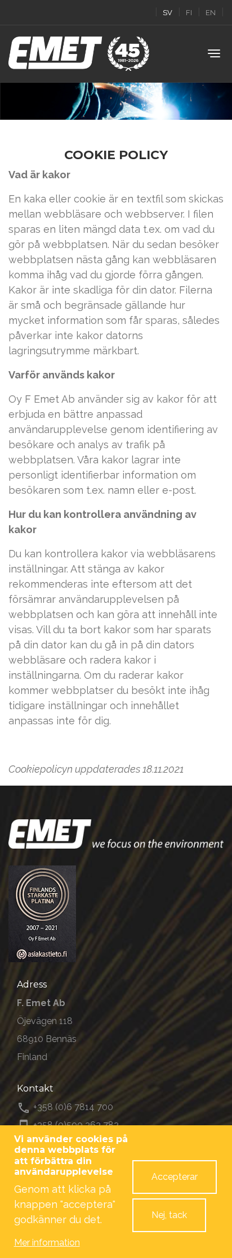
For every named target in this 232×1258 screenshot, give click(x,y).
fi (189, 12)
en (211, 12)
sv (167, 12)
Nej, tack (169, 1215)
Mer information (47, 1242)
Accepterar (174, 1176)
